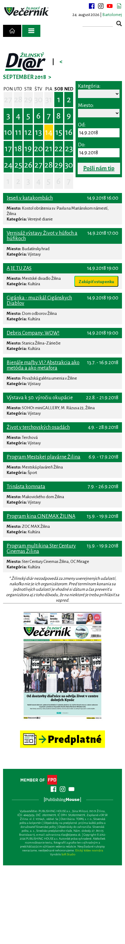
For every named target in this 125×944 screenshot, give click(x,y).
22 (58, 148)
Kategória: (89, 86)
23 (69, 148)
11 (18, 132)
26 (28, 164)
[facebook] (92, 6)
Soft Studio (68, 854)
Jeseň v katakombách (30, 198)
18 (18, 148)
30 (38, 99)
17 (8, 148)
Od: (82, 125)
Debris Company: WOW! (33, 333)
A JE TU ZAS (19, 268)
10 (8, 132)
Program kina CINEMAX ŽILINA (41, 516)
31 (48, 99)
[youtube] (110, 6)
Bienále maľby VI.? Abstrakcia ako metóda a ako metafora (43, 365)
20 (38, 148)
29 (28, 99)
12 (28, 132)
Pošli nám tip (98, 168)
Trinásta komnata (26, 486)
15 (58, 132)
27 (8, 99)
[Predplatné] (62, 733)
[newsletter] (119, 6)
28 (18, 99)
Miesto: (86, 105)
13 (38, 132)
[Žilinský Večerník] (27, 11)
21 (48, 148)
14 (48, 132)
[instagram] (101, 6)
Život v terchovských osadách (38, 427)
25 (18, 164)
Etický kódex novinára (89, 850)
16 (69, 132)
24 (8, 164)
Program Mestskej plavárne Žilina (43, 457)
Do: (81, 145)
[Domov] (12, 31)
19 (28, 148)
